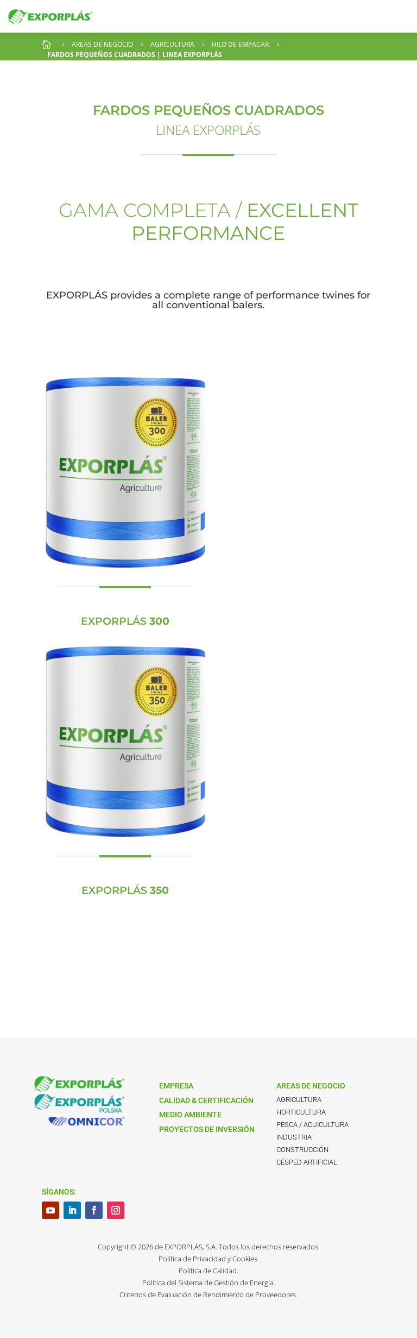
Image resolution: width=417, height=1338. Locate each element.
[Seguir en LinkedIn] (72, 1210)
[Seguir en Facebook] (94, 1210)
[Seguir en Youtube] (50, 1210)
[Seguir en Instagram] (115, 1210)
